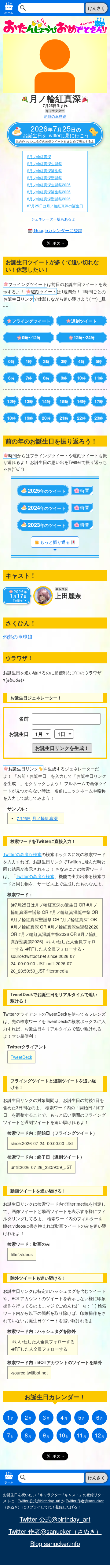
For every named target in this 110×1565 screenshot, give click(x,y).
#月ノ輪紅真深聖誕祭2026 (49, 198)
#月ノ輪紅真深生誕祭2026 (49, 184)
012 (31, 337)
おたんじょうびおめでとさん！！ (55, 25)
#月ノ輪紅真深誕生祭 (44, 170)
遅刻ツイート (84, 321)
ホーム (8, 12)
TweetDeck (21, 1057)
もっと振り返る (55, 542)
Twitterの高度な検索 (22, 854)
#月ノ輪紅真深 (39, 156)
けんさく (96, 8)
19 (28, 418)
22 (81, 418)
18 (11, 418)
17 (98, 401)
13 (28, 401)
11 (98, 378)
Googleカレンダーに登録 (57, 230)
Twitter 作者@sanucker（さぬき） (55, 1531)
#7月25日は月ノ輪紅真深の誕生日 (55, 205)
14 (46, 401)
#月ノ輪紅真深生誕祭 (44, 163)
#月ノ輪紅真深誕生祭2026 (49, 191)
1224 (84, 337)
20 (46, 418)
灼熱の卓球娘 (55, 116)
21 (64, 418)
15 (64, 401)
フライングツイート (31, 321)
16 (81, 401)
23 (98, 418)
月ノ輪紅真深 (37, 818)
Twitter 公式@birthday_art (39, 1500)
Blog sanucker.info (55, 1544)
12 (11, 401)
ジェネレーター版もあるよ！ (55, 218)
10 (81, 378)
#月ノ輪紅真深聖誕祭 (44, 177)
